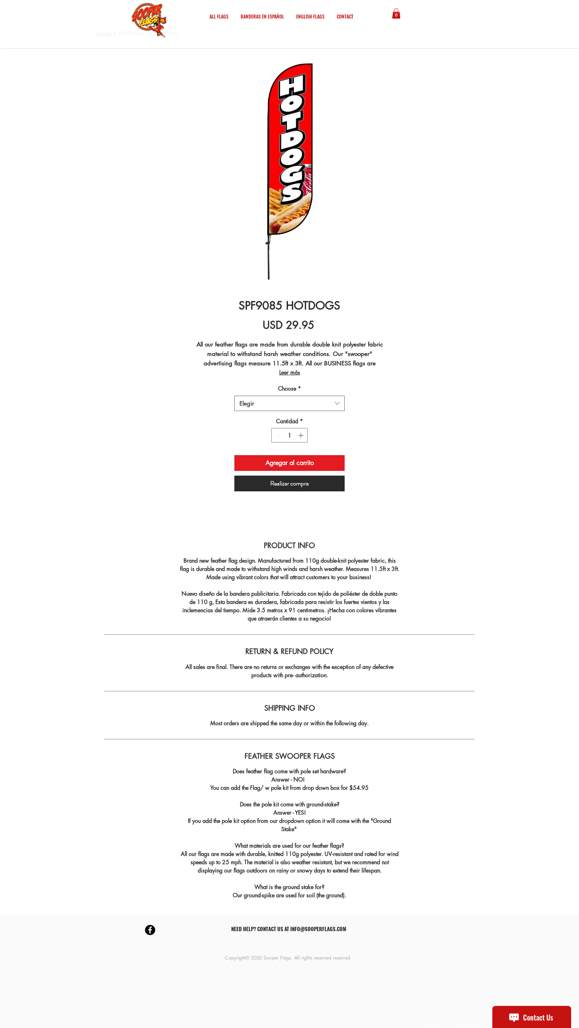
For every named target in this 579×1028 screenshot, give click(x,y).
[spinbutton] (289, 435)
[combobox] (289, 403)
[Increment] (301, 435)
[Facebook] (150, 930)
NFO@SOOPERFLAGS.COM (319, 929)
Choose (289, 388)
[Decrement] (277, 435)
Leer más (289, 372)
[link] (396, 13)
